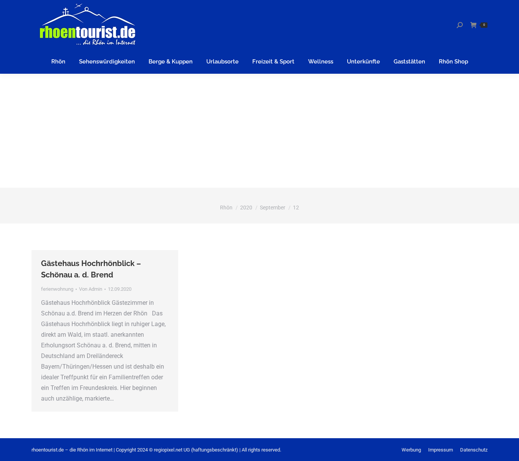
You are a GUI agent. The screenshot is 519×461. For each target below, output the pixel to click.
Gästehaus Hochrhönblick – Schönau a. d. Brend (91, 269)
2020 (246, 207)
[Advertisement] (259, 131)
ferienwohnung (57, 289)
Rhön (226, 207)
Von (90, 289)
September (272, 207)
